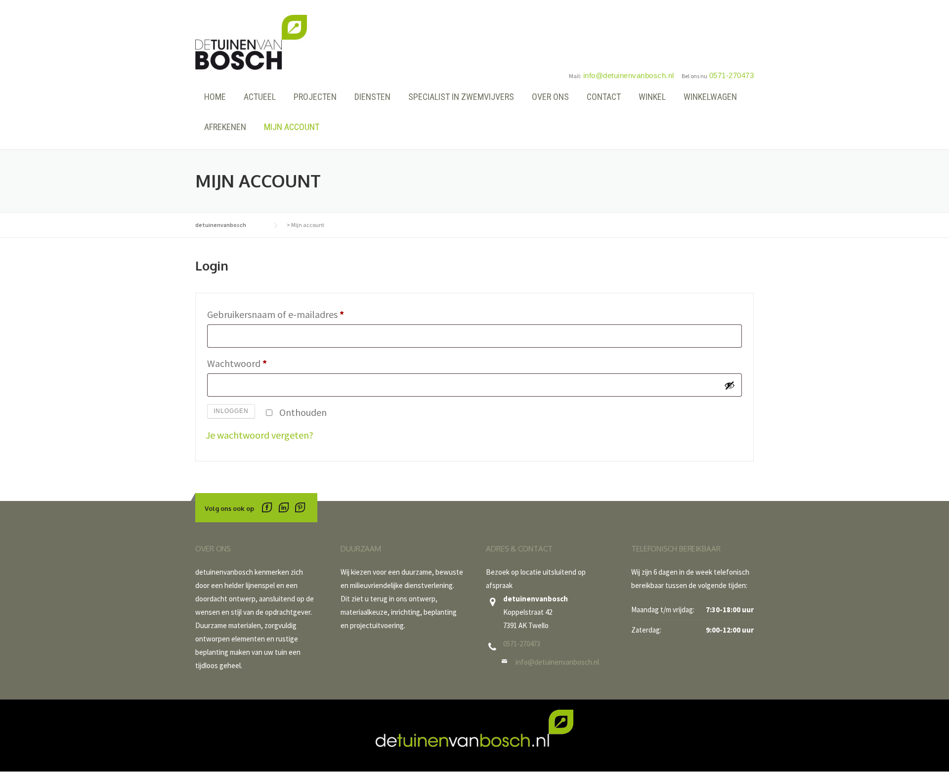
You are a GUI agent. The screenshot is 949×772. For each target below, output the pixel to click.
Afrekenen (225, 127)
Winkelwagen (710, 96)
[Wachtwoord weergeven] (729, 385)
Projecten (315, 96)
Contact (604, 96)
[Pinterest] (299, 508)
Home (215, 96)
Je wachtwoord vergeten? (259, 435)
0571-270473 (521, 643)
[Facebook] (267, 508)
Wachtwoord (239, 365)
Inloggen (231, 411)
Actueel (260, 96)
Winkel (652, 96)
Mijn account (291, 127)
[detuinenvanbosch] (251, 41)
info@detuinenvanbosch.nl (557, 662)
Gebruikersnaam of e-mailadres (277, 316)
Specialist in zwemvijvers (461, 96)
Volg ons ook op (229, 508)
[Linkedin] (283, 508)
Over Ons (550, 96)
